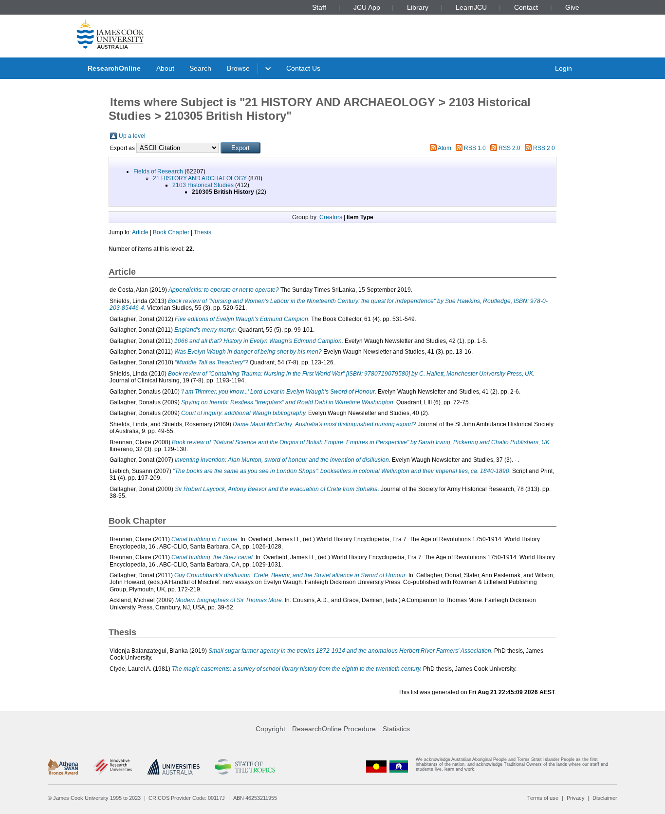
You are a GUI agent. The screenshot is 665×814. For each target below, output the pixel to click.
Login (563, 68)
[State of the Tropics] (245, 767)
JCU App (366, 7)
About (165, 68)
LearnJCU (471, 7)
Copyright (270, 729)
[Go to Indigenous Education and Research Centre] (376, 766)
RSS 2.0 (509, 148)
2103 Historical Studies (203, 185)
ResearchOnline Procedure (334, 729)
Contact (526, 7)
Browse (238, 68)
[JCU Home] (110, 34)
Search (200, 68)
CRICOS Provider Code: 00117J (186, 798)
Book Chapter (171, 232)
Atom (444, 148)
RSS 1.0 (475, 148)
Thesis (202, 232)
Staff (319, 7)
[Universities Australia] (174, 767)
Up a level (132, 136)
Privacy (576, 798)
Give (572, 7)
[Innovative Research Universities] (112, 767)
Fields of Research (158, 171)
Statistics (396, 729)
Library (417, 7)
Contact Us (303, 68)
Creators (330, 217)
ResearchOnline (114, 68)
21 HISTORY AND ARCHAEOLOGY (200, 178)
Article (140, 232)
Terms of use (542, 798)
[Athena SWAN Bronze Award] (63, 767)
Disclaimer (604, 798)
